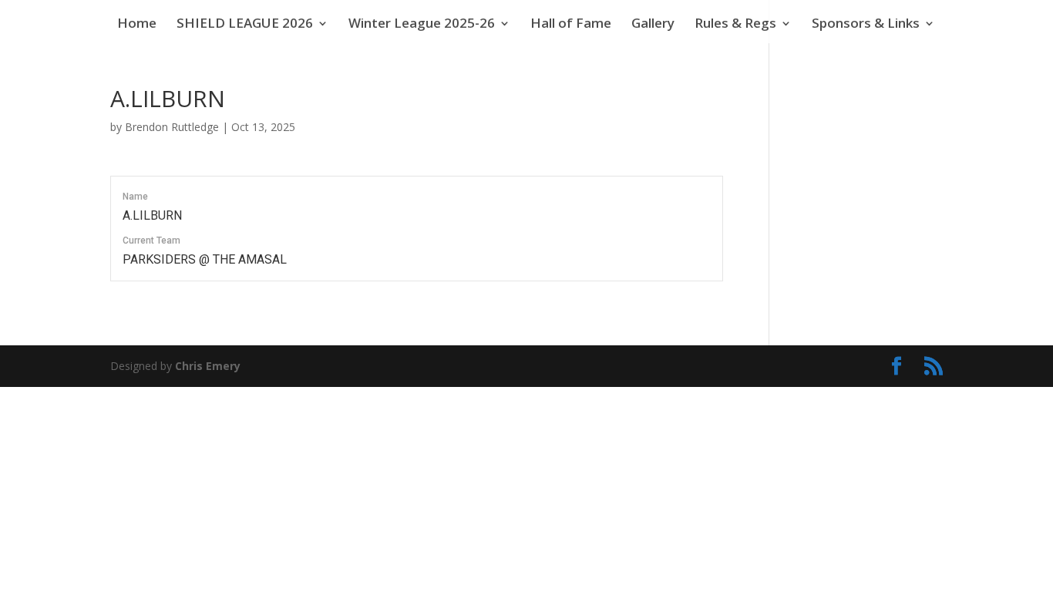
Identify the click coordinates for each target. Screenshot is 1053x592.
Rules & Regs (735, 25)
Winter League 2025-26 (421, 25)
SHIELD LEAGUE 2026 (245, 25)
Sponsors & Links (866, 25)
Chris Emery (208, 365)
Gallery (653, 25)
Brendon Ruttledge (172, 126)
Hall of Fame (570, 25)
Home (136, 25)
